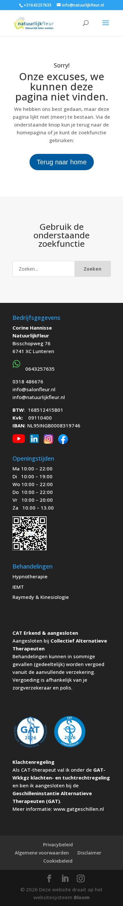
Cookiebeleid (57, 861)
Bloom (82, 897)
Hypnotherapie (30, 576)
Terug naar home (62, 162)
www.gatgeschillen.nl (78, 809)
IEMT (18, 587)
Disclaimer (89, 853)
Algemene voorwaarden (42, 853)
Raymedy (23, 597)
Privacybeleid (58, 844)
